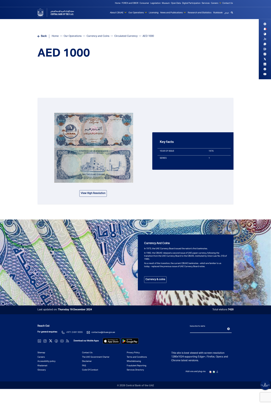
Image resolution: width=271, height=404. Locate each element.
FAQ (84, 366)
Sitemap (41, 353)
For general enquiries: (47, 332)
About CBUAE (117, 13)
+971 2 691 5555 (74, 332)
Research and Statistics (199, 13)
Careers (215, 3)
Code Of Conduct (90, 370)
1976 (211, 151)
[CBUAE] (60, 12)
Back (44, 36)
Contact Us (227, 3)
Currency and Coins (98, 36)
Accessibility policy (46, 361)
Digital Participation (191, 3)
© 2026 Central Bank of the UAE (135, 386)
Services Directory (135, 370)
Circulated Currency (126, 36)
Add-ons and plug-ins (196, 372)
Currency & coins (155, 279)
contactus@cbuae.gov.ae (103, 332)
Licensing (153, 13)
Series (163, 158)
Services (206, 3)
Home (117, 3)
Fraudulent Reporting (136, 366)
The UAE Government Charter (95, 357)
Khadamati (42, 366)
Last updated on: (64, 310)
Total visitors (223, 310)
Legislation (155, 3)
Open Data (176, 3)
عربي (226, 13)
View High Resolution (93, 193)
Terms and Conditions (137, 357)
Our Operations (136, 13)
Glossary (41, 370)
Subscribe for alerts (197, 326)
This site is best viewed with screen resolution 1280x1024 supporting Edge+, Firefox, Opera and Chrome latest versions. (199, 357)
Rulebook (218, 13)
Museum (166, 3)
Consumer (144, 3)
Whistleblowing (134, 361)
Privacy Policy (133, 353)
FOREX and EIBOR (130, 3)
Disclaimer (87, 361)
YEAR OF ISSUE (167, 151)
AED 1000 (63, 54)
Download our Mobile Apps (86, 341)
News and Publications (171, 13)
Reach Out (43, 326)
